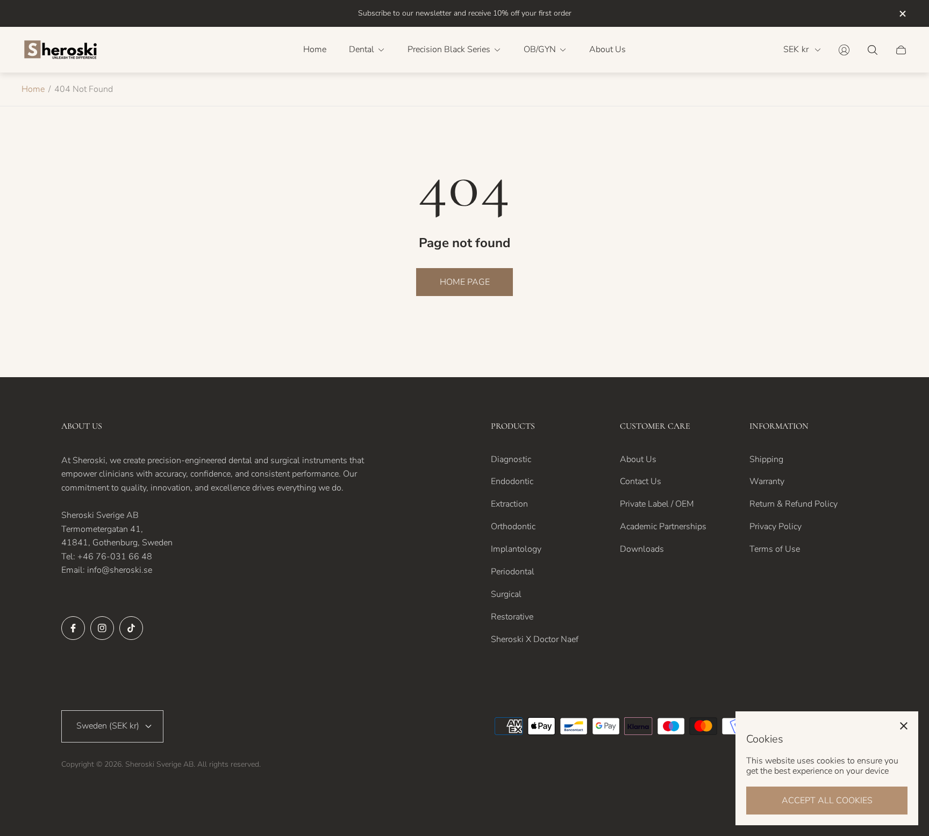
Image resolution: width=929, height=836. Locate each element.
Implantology (516, 549)
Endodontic (512, 481)
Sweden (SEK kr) (107, 726)
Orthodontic (513, 526)
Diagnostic (511, 459)
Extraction (509, 504)
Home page (465, 282)
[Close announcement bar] (902, 13)
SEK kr (796, 49)
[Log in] (844, 50)
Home (33, 89)
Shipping (766, 459)
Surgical (506, 594)
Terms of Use (774, 549)
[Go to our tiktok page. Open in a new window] (131, 628)
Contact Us (640, 481)
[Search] (872, 50)
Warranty (766, 481)
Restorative (512, 617)
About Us (638, 459)
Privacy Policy (775, 526)
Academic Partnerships (663, 526)
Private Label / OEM (657, 504)
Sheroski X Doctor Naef (534, 639)
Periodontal (512, 572)
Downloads (642, 549)
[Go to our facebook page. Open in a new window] (73, 628)
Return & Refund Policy (793, 504)
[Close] (904, 726)
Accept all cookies (827, 800)
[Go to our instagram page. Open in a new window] (102, 628)
